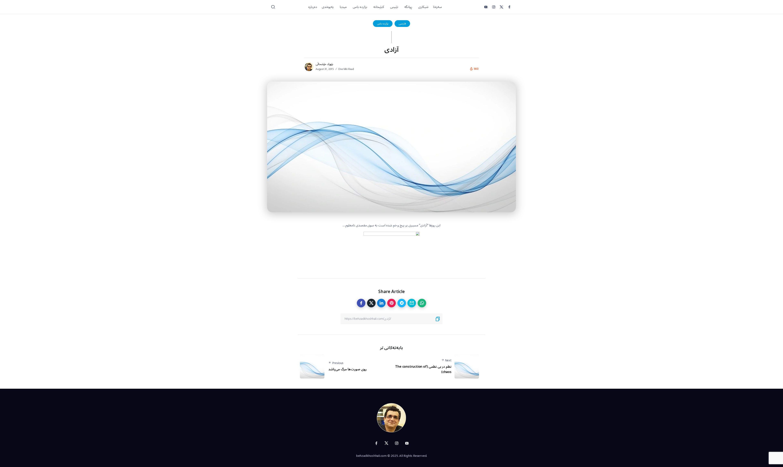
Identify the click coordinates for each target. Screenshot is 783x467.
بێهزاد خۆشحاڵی (324, 64)
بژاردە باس (383, 23)
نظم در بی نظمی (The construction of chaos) (423, 369)
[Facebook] (509, 6)
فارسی (402, 23)
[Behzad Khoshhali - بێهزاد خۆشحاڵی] (391, 417)
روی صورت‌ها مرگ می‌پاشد (347, 369)
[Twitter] (501, 6)
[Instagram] (493, 6)
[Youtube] (485, 6)
